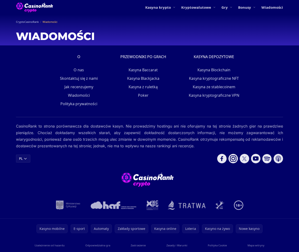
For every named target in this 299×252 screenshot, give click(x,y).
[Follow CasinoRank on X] (244, 158)
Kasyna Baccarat (143, 69)
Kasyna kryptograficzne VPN (214, 95)
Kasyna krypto (158, 7)
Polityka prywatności (78, 103)
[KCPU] (152, 205)
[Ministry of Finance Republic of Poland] (68, 205)
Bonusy (244, 7)
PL (21, 158)
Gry (224, 7)
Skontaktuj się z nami (79, 78)
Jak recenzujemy (78, 86)
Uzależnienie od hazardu (50, 245)
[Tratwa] (187, 205)
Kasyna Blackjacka (143, 78)
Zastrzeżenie (138, 245)
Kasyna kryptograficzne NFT (214, 78)
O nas (79, 69)
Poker (143, 95)
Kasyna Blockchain (213, 69)
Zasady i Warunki (176, 245)
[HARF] (113, 205)
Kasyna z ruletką (143, 86)
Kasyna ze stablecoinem (214, 86)
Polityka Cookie (217, 245)
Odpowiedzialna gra (97, 245)
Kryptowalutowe (196, 7)
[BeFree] (219, 205)
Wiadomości (272, 7)
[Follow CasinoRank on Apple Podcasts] (278, 158)
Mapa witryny (256, 245)
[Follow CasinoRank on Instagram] (233, 158)
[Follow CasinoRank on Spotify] (267, 158)
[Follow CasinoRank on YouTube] (255, 158)
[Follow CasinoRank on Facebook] (222, 158)
